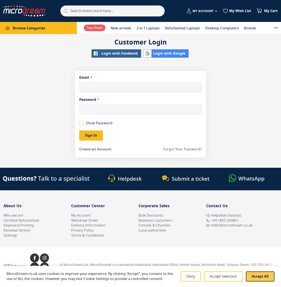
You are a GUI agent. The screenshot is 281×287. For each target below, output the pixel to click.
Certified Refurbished (21, 220)
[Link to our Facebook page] (34, 257)
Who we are (13, 215)
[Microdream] (24, 11)
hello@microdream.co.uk (232, 225)
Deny (190, 276)
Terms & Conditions (87, 235)
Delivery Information (88, 225)
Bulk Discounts (151, 215)
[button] (201, 11)
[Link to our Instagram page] (44, 257)
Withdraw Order (84, 220)
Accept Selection (223, 276)
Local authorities (152, 230)
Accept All (260, 276)
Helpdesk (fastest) (226, 215)
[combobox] (112, 10)
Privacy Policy (82, 230)
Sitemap (10, 235)
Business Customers (155, 220)
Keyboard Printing (19, 225)
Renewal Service (17, 230)
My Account (81, 215)
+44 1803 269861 (224, 220)
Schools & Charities (155, 225)
